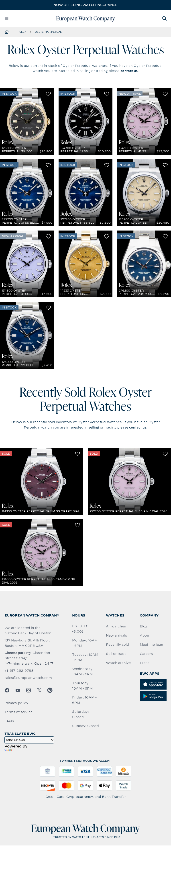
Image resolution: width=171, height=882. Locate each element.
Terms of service (18, 712)
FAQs (9, 721)
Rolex (22, 32)
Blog (143, 626)
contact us (129, 71)
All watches (116, 626)
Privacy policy (16, 703)
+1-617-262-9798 (18, 670)
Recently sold (117, 644)
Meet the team (152, 644)
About (145, 635)
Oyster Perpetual (48, 32)
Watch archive (118, 663)
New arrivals (116, 635)
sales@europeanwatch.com (28, 678)
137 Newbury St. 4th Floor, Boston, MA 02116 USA (27, 643)
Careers (146, 653)
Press (144, 663)
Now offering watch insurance (85, 5)
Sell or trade (116, 653)
